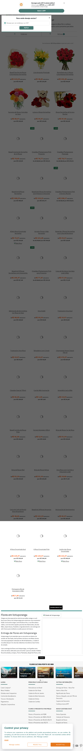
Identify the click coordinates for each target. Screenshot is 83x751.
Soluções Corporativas (8, 704)
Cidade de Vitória (33, 699)
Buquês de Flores (61, 723)
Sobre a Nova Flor (61, 690)
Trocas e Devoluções (7, 699)
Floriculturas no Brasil (35, 688)
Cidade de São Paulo (34, 690)
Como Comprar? (6, 688)
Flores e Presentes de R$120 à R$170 (40, 720)
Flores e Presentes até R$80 (37, 714)
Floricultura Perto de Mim (41, 664)
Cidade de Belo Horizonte (36, 696)
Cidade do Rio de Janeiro (36, 693)
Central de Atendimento (8, 696)
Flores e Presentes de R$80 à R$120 (39, 717)
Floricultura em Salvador (43, 675)
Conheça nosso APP (62, 704)
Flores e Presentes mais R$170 (38, 723)
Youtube (77, 745)
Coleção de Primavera (63, 717)
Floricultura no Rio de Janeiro (63, 675)
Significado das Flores (63, 693)
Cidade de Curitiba (34, 702)
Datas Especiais (61, 714)
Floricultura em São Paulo (9, 675)
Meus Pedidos (5, 690)
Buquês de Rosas (61, 720)
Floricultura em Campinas (25, 675)
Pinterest (81, 745)
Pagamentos (5, 702)
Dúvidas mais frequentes (9, 693)
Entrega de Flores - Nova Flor (65, 688)
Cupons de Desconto (63, 701)
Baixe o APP (41, 11)
